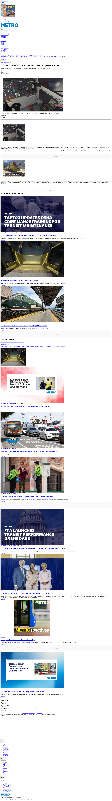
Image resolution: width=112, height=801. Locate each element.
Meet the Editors (9, 56)
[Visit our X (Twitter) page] (3, 703)
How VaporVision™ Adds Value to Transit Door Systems (19, 280)
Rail (1, 45)
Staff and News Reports (15, 688)
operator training (31, 148)
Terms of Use (9, 799)
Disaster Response (4, 33)
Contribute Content (29, 56)
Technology (3, 50)
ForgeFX (31, 147)
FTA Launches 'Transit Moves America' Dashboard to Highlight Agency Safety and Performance (33, 548)
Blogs (8, 55)
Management (3, 36)
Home (2, 62)
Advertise (14, 56)
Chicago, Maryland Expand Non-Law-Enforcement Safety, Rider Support (25, 406)
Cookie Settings (62, 56)
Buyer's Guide (39, 55)
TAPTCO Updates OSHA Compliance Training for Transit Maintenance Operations (28, 235)
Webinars (26, 55)
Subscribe (3, 21)
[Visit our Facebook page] (1, 703)
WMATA (34, 190)
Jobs (23, 55)
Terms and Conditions (53, 56)
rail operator (18, 190)
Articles (12, 1)
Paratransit (3, 43)
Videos (10, 55)
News (9, 1)
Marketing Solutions (20, 56)
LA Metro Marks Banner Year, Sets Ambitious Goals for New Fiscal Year (25, 593)
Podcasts (20, 55)
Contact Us (41, 56)
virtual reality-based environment (27, 150)
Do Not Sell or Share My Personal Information (27, 799)
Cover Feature (5, 1)
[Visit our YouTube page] (5, 703)
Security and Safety (4, 48)
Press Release (36, 56)
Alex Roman (6, 322)
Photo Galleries (15, 55)
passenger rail (13, 190)
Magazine (3, 55)
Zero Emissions (4, 52)
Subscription (3, 56)
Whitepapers (30, 55)
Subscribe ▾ (3, 3)
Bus (1, 31)
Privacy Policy (46, 56)
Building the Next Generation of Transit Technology (18, 640)
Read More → (3, 240)
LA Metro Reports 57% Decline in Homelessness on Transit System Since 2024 (27, 496)
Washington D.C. (28, 190)
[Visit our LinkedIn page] (2, 703)
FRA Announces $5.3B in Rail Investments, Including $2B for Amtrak (24, 326)
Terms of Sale (15, 799)
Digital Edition (8, 21)
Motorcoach (3, 38)
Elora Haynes (13, 232)
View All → (3, 697)
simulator (22, 190)
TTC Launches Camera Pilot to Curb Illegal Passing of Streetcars (22, 692)
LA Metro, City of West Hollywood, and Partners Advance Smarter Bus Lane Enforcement (31, 451)
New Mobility (3, 41)
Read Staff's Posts (4, 74)
